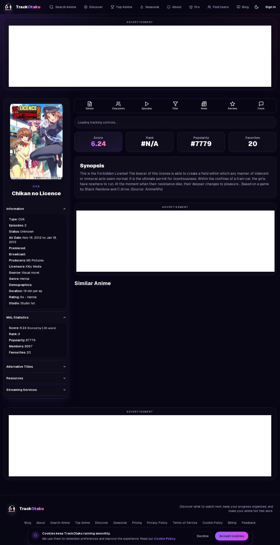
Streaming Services (21, 390)
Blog (245, 7)
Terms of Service (185, 522)
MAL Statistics (17, 317)
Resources (14, 378)
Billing (232, 522)
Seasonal (152, 7)
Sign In (270, 7)
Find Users (221, 7)
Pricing (137, 522)
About (176, 7)
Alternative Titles (19, 366)
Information (15, 209)
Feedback (249, 522)
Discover (96, 7)
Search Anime (65, 7)
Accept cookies (231, 536)
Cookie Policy (213, 522)
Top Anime (124, 7)
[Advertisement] (140, 56)
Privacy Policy (157, 522)
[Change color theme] (256, 7)
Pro (197, 7)
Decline (203, 536)
